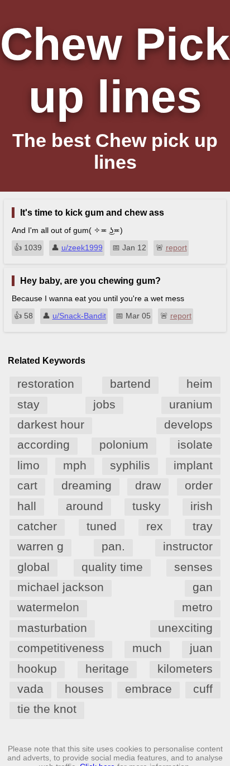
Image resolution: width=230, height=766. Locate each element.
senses (193, 566)
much (147, 647)
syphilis (130, 465)
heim (199, 383)
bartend (130, 383)
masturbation (52, 627)
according (43, 444)
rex (154, 526)
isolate (195, 444)
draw (148, 485)
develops (188, 424)
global (33, 566)
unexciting (185, 627)
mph (75, 465)
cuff (203, 688)
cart (27, 485)
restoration (45, 383)
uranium (191, 404)
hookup (37, 668)
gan (203, 587)
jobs (104, 404)
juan (201, 647)
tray (203, 526)
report (176, 247)
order (199, 485)
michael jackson (60, 587)
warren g (40, 546)
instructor (188, 546)
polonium (123, 444)
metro (197, 607)
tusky (146, 505)
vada (30, 688)
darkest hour (50, 424)
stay (28, 404)
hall (26, 505)
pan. (113, 546)
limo (28, 465)
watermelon (48, 607)
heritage (107, 668)
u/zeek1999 (82, 247)
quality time (112, 566)
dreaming (86, 485)
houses (84, 688)
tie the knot (46, 708)
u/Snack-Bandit (79, 315)
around (84, 505)
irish (201, 505)
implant (193, 465)
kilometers (185, 668)
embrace (148, 688)
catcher (37, 526)
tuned (102, 526)
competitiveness (60, 647)
